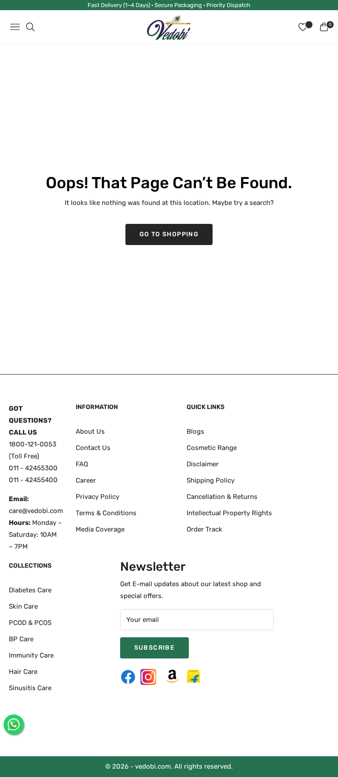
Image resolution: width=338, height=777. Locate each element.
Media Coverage (100, 529)
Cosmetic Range (212, 447)
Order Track (204, 529)
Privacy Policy (97, 496)
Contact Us (93, 447)
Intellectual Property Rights (229, 513)
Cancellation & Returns (222, 496)
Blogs (195, 431)
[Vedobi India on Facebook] (130, 677)
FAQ (82, 464)
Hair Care (23, 671)
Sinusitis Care (30, 687)
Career (86, 480)
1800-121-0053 (32, 444)
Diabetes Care (30, 590)
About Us (90, 431)
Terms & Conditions (106, 513)
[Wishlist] (302, 27)
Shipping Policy (211, 480)
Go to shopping (169, 234)
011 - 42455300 (33, 468)
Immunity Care (31, 655)
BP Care (21, 639)
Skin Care (23, 606)
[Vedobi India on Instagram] (150, 677)
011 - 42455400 (33, 480)
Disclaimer (203, 464)
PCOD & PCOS (30, 622)
